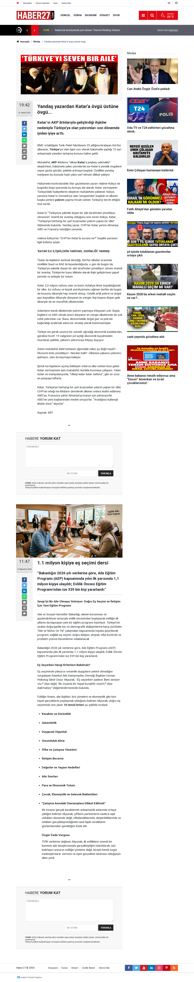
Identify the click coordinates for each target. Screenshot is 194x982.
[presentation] (27, 30)
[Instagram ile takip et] (159, 968)
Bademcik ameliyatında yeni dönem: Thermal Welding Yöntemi (87, 30)
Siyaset (105, 15)
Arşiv (55, 3)
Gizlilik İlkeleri (88, 968)
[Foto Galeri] (176, 3)
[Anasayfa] (17, 3)
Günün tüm (167, 30)
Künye (65, 968)
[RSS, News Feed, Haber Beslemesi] (174, 968)
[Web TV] (169, 3)
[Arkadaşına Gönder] (24, 145)
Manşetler (27, 3)
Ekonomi (91, 15)
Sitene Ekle (66, 3)
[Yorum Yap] (24, 157)
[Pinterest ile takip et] (166, 968)
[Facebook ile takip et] (128, 968)
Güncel (65, 15)
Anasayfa (53, 968)
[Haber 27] (35, 15)
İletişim (74, 968)
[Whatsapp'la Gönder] (24, 140)
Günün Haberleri (43, 3)
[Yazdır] (24, 151)
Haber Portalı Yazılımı (31, 977)
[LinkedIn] (24, 134)
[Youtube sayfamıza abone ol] (144, 968)
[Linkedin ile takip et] (151, 968)
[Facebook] (24, 123)
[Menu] (143, 15)
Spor (116, 15)
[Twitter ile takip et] (136, 968)
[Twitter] (24, 129)
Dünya (78, 15)
